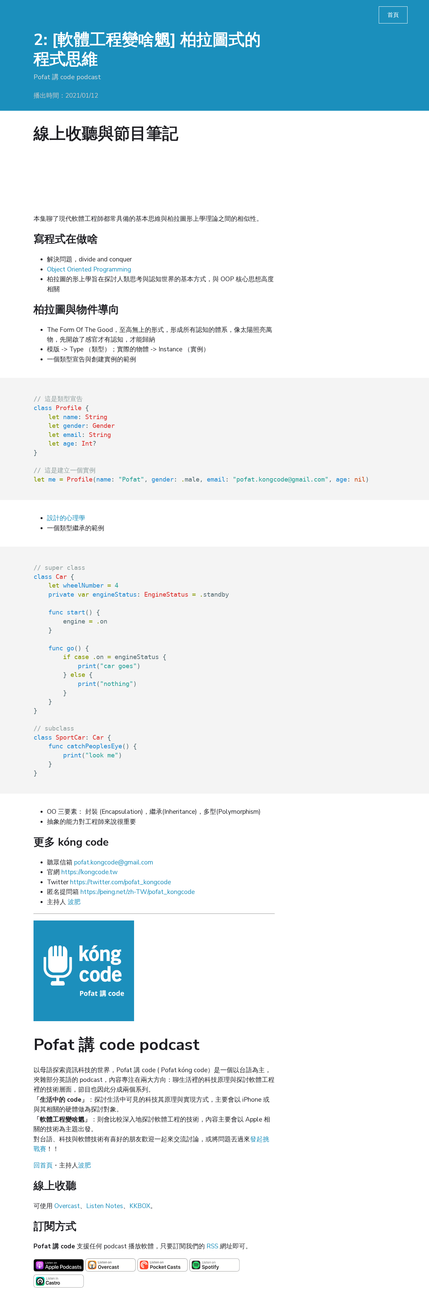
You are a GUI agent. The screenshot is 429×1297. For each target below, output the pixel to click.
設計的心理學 (66, 518)
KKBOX (139, 1206)
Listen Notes (104, 1206)
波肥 (74, 902)
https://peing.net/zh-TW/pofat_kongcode (137, 892)
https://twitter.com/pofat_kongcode (120, 882)
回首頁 (43, 1165)
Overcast (67, 1206)
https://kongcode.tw (89, 872)
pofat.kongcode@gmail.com (113, 862)
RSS (212, 1246)
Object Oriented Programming (89, 269)
